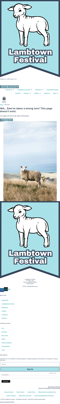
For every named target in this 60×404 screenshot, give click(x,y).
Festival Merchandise (52, 89)
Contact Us (47, 93)
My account (5, 335)
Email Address (6, 375)
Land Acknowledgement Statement (44, 395)
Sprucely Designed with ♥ (7, 402)
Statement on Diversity (25, 395)
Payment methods (7, 342)
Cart (3, 328)
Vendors (4, 311)
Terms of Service (8, 392)
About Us (4, 318)
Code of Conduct (11, 395)
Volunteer (17, 93)
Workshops (5, 307)
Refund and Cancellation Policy (47, 392)
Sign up (30, 369)
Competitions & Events (8, 303)
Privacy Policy (20, 392)
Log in (3, 349)
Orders (3, 339)
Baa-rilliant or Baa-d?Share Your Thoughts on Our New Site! (49, 387)
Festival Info (5, 300)
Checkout (4, 332)
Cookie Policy (31, 392)
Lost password (6, 346)
